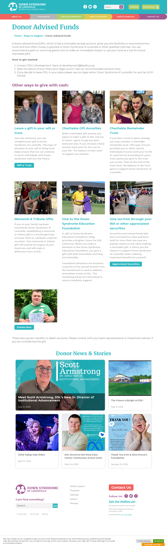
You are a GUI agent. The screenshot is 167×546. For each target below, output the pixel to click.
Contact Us (153, 17)
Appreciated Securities (125, 264)
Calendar (134, 7)
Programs (74, 490)
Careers (73, 499)
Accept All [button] (158, 541)
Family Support (77, 486)
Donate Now (149, 7)
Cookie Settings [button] (143, 541)
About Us (16, 17)
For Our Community (71, 17)
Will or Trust (24, 165)
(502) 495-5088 (126, 515)
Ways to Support (98, 17)
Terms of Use (34, 514)
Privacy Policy (22, 514)
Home (17, 36)
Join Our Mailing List (122, 501)
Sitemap (45, 514)
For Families (44, 17)
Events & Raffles (125, 17)
